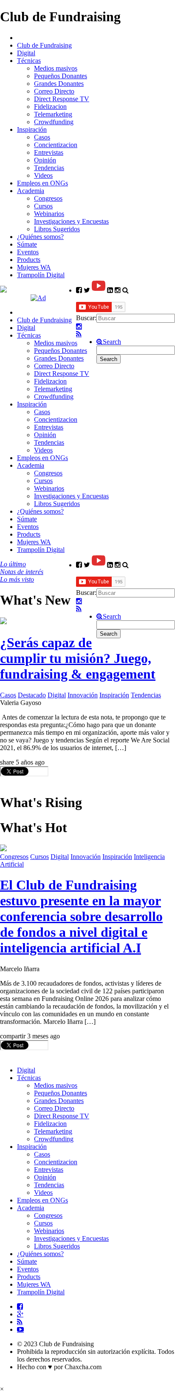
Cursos (43, 206)
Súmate (27, 244)
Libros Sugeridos (57, 229)
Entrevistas (48, 152)
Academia (30, 190)
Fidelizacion (50, 106)
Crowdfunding (53, 121)
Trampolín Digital (41, 275)
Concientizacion (55, 144)
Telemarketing (53, 114)
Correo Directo (54, 91)
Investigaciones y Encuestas (71, 221)
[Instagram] (79, 326)
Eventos (28, 252)
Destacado (32, 695)
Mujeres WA (34, 267)
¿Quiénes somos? (40, 236)
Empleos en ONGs (42, 183)
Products (28, 259)
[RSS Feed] (79, 334)
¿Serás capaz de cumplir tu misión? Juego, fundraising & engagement (77, 658)
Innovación (83, 695)
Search (112, 341)
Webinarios (49, 213)
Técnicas (29, 60)
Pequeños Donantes (60, 76)
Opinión (45, 160)
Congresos (48, 198)
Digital (26, 53)
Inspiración (32, 129)
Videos (43, 175)
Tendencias (49, 167)
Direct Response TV (61, 98)
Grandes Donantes (59, 83)
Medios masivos (55, 68)
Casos (42, 137)
